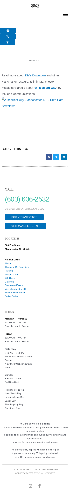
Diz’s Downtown (35, 75)
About (8, 263)
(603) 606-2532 (27, 199)
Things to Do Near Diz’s (17, 267)
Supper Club (11, 274)
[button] (49, 157)
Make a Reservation (15, 292)
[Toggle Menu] (65, 15)
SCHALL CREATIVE (46, 473)
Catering (9, 282)
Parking (9, 271)
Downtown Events (14, 285)
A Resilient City (45, 87)
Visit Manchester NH (15, 289)
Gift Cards (10, 278)
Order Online (11, 296)
